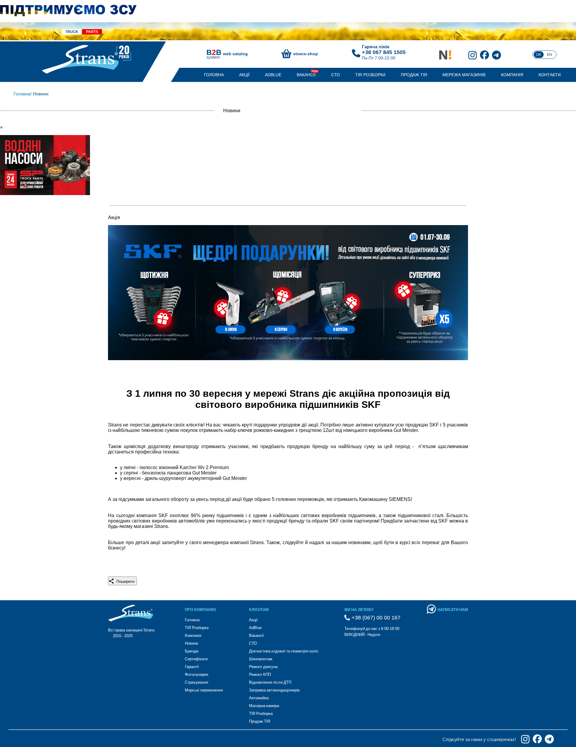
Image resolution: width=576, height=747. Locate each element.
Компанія (512, 75)
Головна (214, 75)
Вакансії (306, 75)
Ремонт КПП (260, 674)
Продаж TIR (414, 75)
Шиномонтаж (260, 659)
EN (549, 55)
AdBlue (273, 75)
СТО (335, 75)
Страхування (196, 682)
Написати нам (452, 610)
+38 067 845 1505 (384, 52)
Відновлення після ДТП (270, 682)
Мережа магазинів (463, 75)
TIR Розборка (370, 75)
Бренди (191, 651)
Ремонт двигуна (263, 667)
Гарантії (192, 667)
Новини (191, 643)
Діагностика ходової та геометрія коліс (284, 651)
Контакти (549, 75)
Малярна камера (264, 706)
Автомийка (258, 698)
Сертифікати (196, 659)
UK (538, 55)
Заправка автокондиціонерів (274, 690)
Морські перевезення (204, 690)
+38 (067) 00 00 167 (375, 617)
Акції (244, 75)
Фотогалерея (196, 674)
